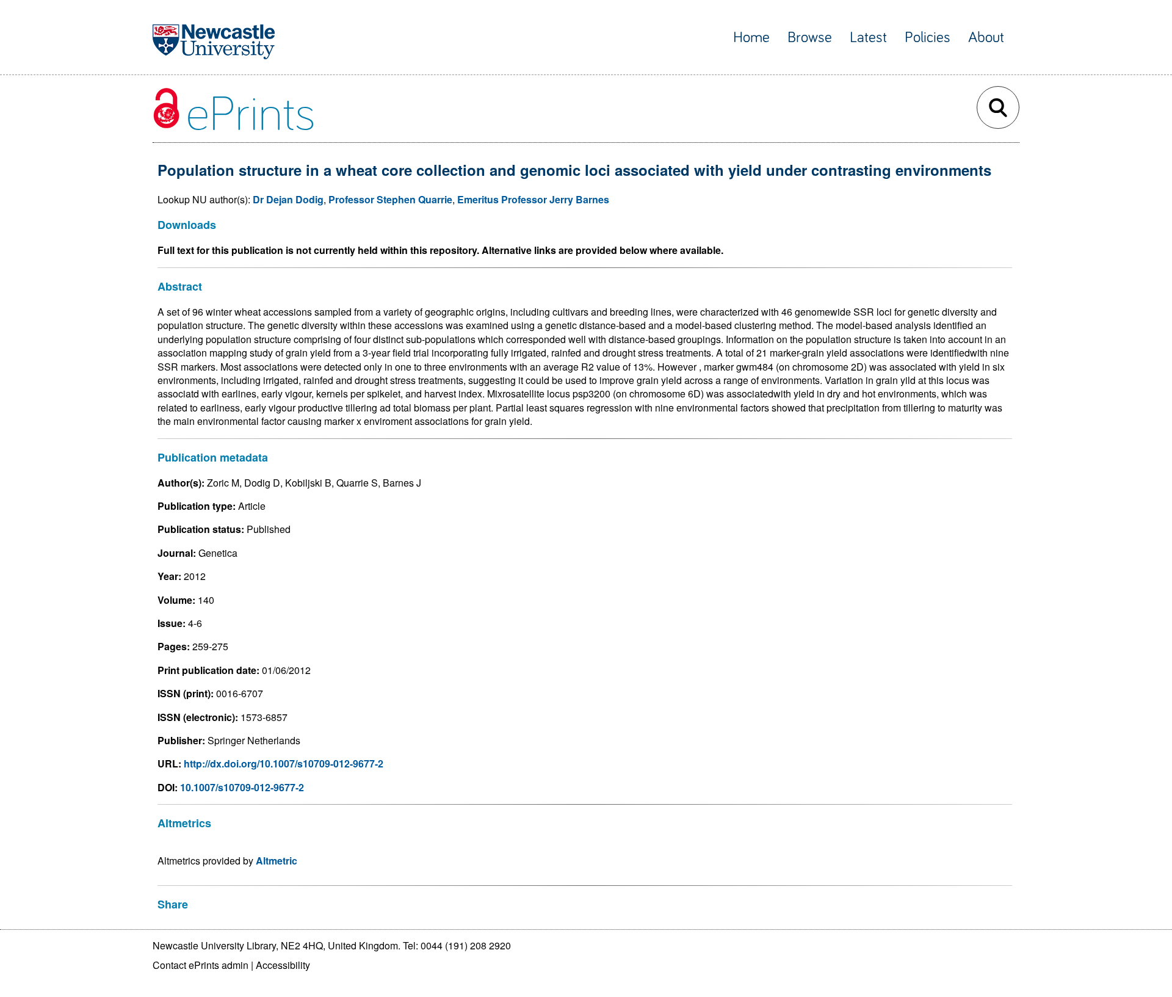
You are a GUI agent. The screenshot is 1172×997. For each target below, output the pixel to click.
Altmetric (276, 861)
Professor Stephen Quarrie (390, 199)
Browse (809, 37)
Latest (868, 37)
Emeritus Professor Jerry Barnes (533, 199)
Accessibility (283, 965)
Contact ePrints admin (200, 965)
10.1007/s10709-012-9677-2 (242, 787)
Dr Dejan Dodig (288, 199)
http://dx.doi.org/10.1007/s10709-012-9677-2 (283, 763)
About (986, 37)
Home (751, 37)
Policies (927, 37)
